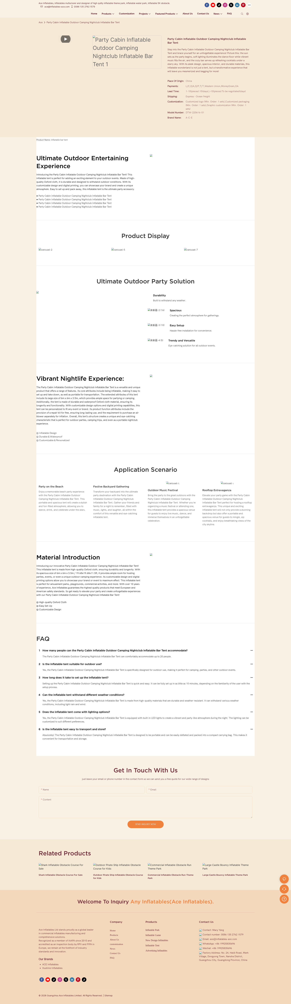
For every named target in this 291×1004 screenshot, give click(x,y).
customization (116, 944)
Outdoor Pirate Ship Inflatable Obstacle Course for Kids (118, 876)
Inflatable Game (153, 935)
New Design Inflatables (157, 940)
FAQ (112, 958)
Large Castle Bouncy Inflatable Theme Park (225, 875)
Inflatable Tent (152, 945)
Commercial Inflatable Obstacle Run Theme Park (170, 876)
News (112, 948)
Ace (41, 22)
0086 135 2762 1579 (84, 6)
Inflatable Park (152, 930)
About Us (114, 939)
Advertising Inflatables (156, 950)
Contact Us (115, 953)
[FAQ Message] (284, 899)
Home (113, 930)
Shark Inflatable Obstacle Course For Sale (60, 875)
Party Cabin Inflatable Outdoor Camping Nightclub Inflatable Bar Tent (83, 22)
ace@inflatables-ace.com (57, 6)
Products (114, 935)
